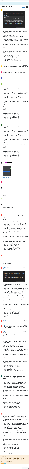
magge (3, 162)
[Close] (28, 456)
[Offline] (2, 163)
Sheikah (4, 71)
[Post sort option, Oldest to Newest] (20, 7)
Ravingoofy (4, 267)
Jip (3, 187)
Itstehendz (4, 375)
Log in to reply (23, 7)
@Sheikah (7, 267)
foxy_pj (4, 124)
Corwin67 (4, 9)
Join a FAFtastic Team (5, 177)
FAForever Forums (5, 0)
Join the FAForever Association (11, 177)
